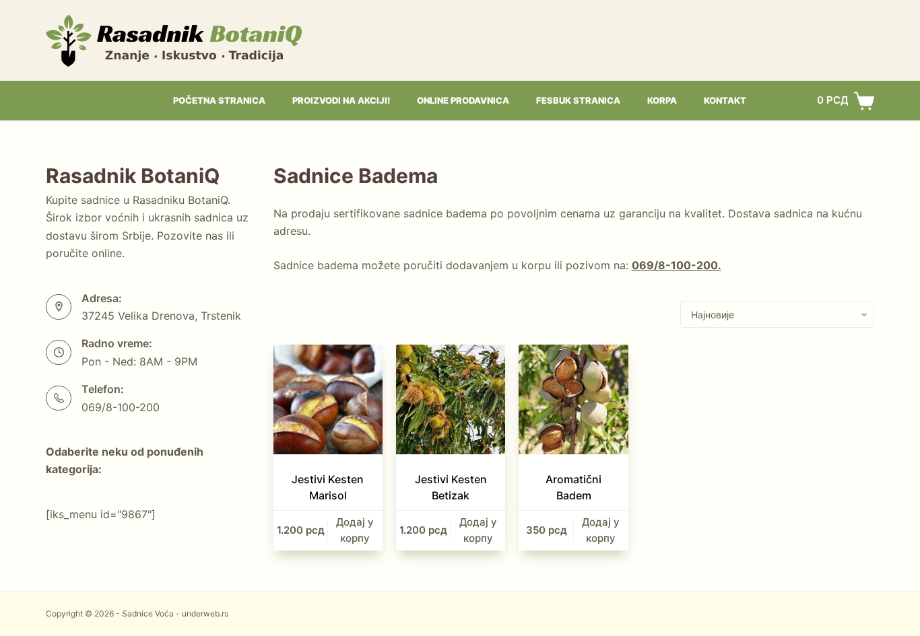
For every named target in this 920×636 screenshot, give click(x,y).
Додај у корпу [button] (355, 530)
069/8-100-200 (120, 407)
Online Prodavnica (463, 100)
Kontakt (725, 100)
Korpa (662, 100)
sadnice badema (445, 213)
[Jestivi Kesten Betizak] (450, 399)
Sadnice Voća (148, 613)
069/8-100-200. (676, 265)
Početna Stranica (219, 100)
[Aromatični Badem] (573, 399)
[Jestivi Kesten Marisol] (328, 399)
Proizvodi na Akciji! (341, 100)
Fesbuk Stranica (578, 100)
